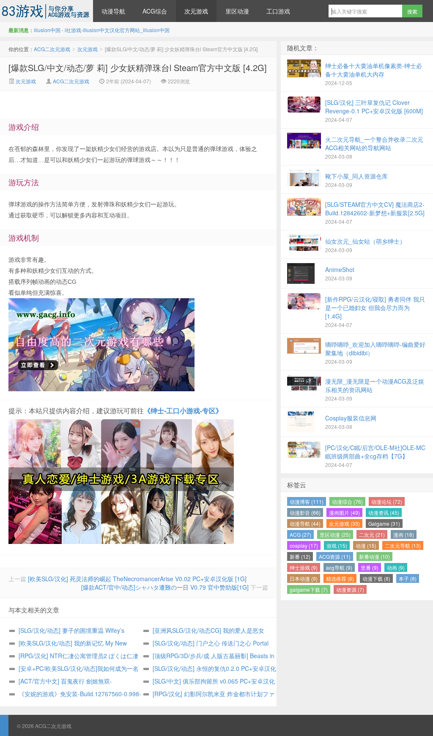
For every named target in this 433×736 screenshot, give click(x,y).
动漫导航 (113, 11)
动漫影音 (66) (305, 512)
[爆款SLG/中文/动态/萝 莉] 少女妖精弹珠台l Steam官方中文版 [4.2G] (137, 67)
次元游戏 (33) (344, 523)
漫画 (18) (403, 534)
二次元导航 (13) (403, 545)
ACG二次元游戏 (46, 11)
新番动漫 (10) (374, 556)
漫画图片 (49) (344, 512)
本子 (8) (408, 578)
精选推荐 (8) (340, 578)
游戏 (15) (336, 545)
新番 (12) (300, 556)
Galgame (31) (384, 523)
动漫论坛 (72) (386, 501)
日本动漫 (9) (304, 578)
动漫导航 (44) (305, 523)
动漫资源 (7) (350, 589)
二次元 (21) (372, 534)
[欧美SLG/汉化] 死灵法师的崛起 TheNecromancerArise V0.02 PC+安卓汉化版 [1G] (137, 578)
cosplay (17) (304, 545)
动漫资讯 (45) (383, 512)
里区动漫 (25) (335, 534)
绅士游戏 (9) (304, 567)
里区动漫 (237, 11)
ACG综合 (155, 11)
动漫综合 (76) (347, 501)
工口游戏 (278, 11)
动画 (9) (396, 567)
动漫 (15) (366, 545)
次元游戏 (196, 11)
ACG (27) (300, 534)
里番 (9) (369, 567)
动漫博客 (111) (306, 501)
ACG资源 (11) (335, 556)
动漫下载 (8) (376, 578)
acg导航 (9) (339, 567)
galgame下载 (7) (309, 589)
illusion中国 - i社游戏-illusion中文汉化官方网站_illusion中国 (102, 29)
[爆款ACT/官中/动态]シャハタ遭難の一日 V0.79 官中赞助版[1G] (165, 587)
